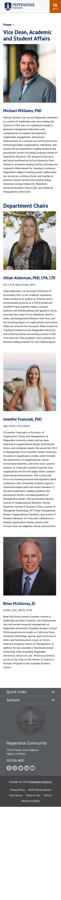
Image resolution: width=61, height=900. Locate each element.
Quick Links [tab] (17, 691)
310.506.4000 (15, 760)
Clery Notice (15, 795)
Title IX (48, 795)
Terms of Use (33, 795)
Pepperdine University (40, 781)
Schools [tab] (13, 700)
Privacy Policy (17, 789)
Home (7, 24)
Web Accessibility (30, 800)
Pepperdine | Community (17, 3)
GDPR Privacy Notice (39, 789)
